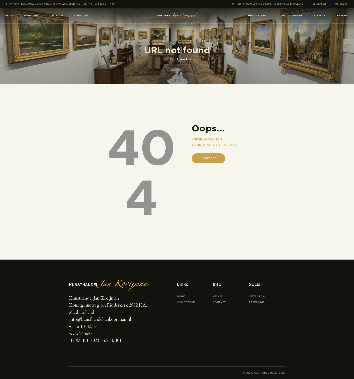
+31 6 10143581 (83, 327)
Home (164, 59)
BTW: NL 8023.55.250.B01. (96, 341)
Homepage (208, 158)
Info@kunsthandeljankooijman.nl (100, 319)
